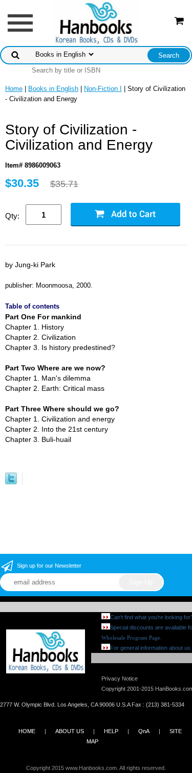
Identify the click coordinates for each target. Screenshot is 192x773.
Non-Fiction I (103, 88)
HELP (111, 731)
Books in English (53, 88)
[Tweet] (11, 482)
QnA (144, 731)
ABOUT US (69, 731)
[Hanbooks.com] (96, 22)
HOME (26, 731)
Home (14, 88)
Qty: (12, 216)
